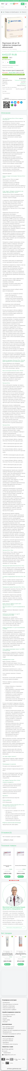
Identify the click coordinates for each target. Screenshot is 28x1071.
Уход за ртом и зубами (9, 1009)
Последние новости (9, 1014)
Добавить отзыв (8, 840)
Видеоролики (7, 1032)
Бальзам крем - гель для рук (7, 951)
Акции (5, 1018)
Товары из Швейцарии (12, 12)
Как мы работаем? (8, 1028)
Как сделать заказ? (8, 1026)
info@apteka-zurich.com (10, 1054)
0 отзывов (12, 51)
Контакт (5, 1021)
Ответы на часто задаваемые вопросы (14, 1030)
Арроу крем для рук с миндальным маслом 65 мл (7, 954)
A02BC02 (23, 83)
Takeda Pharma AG (20, 80)
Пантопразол (6, 93)
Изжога (24, 12)
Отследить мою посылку (10, 1044)
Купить (12, 62)
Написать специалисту (13, 927)
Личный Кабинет (8, 1039)
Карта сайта (6, 1020)
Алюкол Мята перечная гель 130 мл (20, 866)
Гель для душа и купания (10, 1004)
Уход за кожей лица (9, 1007)
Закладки (6, 1042)
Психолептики (21, 951)
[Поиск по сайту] (26, 7)
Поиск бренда (7, 1016)
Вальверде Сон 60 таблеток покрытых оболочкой (20, 954)
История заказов (8, 1040)
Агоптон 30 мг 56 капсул (7, 865)
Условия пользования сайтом (12, 1033)
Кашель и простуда (9, 1006)
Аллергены (6, 1002)
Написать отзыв (21, 51)
